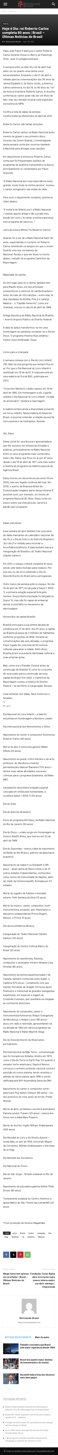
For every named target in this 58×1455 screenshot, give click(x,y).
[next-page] (10, 1390)
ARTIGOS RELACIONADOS (18, 1337)
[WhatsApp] (27, 1255)
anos (15, 1233)
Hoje (6, 1237)
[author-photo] (29, 1313)
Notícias (12, 11)
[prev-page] (5, 1390)
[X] (13, 1255)
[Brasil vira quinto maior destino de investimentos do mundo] (11, 1363)
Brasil (22, 1233)
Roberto (31, 1237)
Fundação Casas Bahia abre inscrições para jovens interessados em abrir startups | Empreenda (42, 1280)
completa (41, 1233)
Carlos (31, 1233)
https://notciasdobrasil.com (29, 1322)
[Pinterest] (20, 1255)
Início (4, 11)
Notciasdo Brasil (13, 41)
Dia (50, 1233)
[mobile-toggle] (5, 4)
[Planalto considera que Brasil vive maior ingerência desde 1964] (11, 1348)
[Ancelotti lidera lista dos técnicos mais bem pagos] (11, 1378)
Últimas (41, 1237)
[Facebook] (6, 1255)
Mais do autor (42, 1337)
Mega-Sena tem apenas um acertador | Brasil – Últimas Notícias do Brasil (16, 1278)
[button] (53, 4)
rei (23, 1237)
